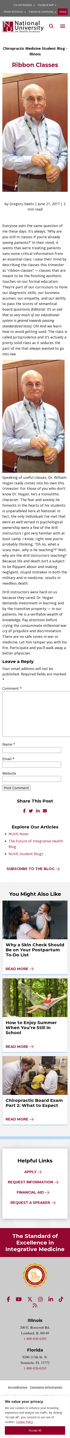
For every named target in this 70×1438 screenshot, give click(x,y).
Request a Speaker (30, 1203)
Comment (12, 688)
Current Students (23, 5)
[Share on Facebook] (24, 811)
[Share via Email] (45, 811)
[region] (35, 1417)
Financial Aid (30, 1192)
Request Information (30, 1182)
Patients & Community (41, 11)
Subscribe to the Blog (30, 869)
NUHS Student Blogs (26, 853)
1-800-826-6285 (35, 1338)
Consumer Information (46, 1387)
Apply (30, 1172)
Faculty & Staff (45, 5)
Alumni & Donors (13, 11)
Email (8, 758)
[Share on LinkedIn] (38, 811)
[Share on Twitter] (31, 811)
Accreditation (17, 1387)
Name (8, 744)
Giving (62, 11)
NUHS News (19, 834)
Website (9, 773)
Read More (17, 969)
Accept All (35, 1430)
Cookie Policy (24, 1422)
